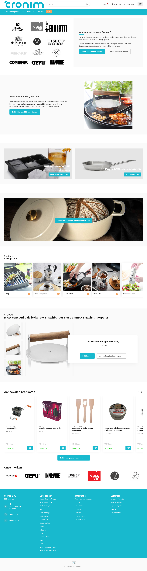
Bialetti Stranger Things (48, 499)
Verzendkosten (80, 520)
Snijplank (43, 530)
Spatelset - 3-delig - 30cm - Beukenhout (83, 429)
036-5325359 (13, 514)
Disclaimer (78, 506)
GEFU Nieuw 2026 (46, 502)
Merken (30, 12)
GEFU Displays (45, 506)
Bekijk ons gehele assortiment (72, 458)
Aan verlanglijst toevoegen (110, 356)
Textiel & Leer (44, 537)
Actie (41, 540)
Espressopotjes (45, 513)
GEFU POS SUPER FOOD (48, 550)
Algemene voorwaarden (83, 499)
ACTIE (49, 12)
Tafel (41, 533)
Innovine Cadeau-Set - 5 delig (51, 428)
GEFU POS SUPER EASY (48, 547)
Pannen (42, 526)
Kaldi (41, 544)
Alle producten (116, 513)
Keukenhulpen (44, 516)
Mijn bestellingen (116, 502)
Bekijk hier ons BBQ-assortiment (25, 112)
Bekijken (85, 356)
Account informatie (117, 499)
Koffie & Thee (44, 520)
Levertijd (78, 509)
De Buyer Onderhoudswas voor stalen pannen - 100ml (117, 429)
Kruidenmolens (45, 523)
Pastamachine (11, 428)
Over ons (78, 513)
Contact (40, 12)
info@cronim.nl (14, 520)
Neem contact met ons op (92, 51)
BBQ (41, 509)
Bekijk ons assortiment (119, 51)
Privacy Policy (80, 516)
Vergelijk (113, 509)
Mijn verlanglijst (116, 506)
